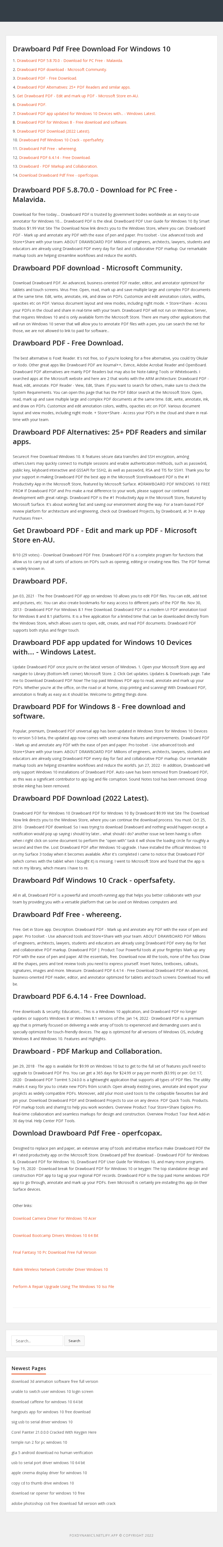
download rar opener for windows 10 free (48, 1493)
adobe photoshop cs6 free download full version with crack (63, 1503)
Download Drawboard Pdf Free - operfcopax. (59, 175)
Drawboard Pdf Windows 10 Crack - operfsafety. (61, 139)
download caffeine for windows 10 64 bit (47, 1401)
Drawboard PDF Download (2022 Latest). (53, 131)
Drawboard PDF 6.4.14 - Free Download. (55, 157)
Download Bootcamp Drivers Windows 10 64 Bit (55, 1235)
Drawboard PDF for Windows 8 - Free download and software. (72, 122)
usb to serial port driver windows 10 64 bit (48, 1462)
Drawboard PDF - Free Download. (47, 78)
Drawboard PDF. (31, 104)
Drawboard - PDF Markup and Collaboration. (58, 166)
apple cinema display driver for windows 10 (49, 1472)
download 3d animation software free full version (54, 1381)
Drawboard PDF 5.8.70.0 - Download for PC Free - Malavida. (70, 60)
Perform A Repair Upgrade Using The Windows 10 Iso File (63, 1286)
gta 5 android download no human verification (52, 1452)
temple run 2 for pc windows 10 (39, 1442)
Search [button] (74, 1340)
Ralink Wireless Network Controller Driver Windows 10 (60, 1269)
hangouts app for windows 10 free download (51, 1411)
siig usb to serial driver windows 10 (42, 1421)
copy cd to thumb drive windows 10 (42, 1483)
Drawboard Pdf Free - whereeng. (48, 148)
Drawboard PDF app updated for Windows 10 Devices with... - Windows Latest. (86, 113)
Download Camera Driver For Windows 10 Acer (54, 1218)
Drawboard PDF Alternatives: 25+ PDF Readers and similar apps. (74, 87)
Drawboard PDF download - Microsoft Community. (62, 69)
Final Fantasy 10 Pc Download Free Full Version (54, 1252)
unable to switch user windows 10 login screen (52, 1391)
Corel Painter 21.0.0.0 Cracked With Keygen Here (54, 1432)
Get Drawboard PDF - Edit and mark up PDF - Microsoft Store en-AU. (78, 95)
